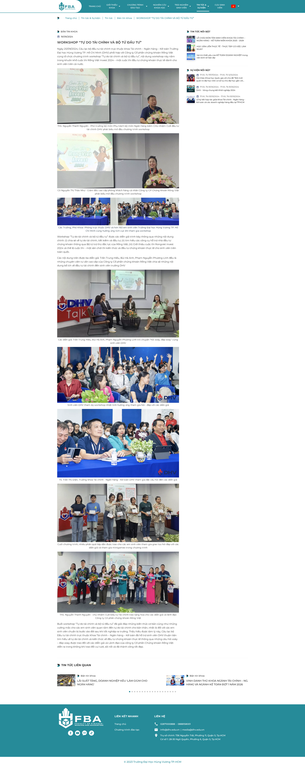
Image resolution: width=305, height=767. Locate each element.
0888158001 (184, 724)
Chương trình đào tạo (127, 729)
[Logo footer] (81, 717)
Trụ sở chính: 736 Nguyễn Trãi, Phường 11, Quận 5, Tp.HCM (192, 735)
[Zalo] (84, 733)
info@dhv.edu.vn (170, 729)
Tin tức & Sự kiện (90, 18)
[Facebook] (70, 733)
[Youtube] (77, 733)
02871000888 (167, 724)
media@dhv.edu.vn (193, 729)
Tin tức (109, 18)
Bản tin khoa (124, 18)
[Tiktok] (91, 733)
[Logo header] (67, 6)
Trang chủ (71, 18)
